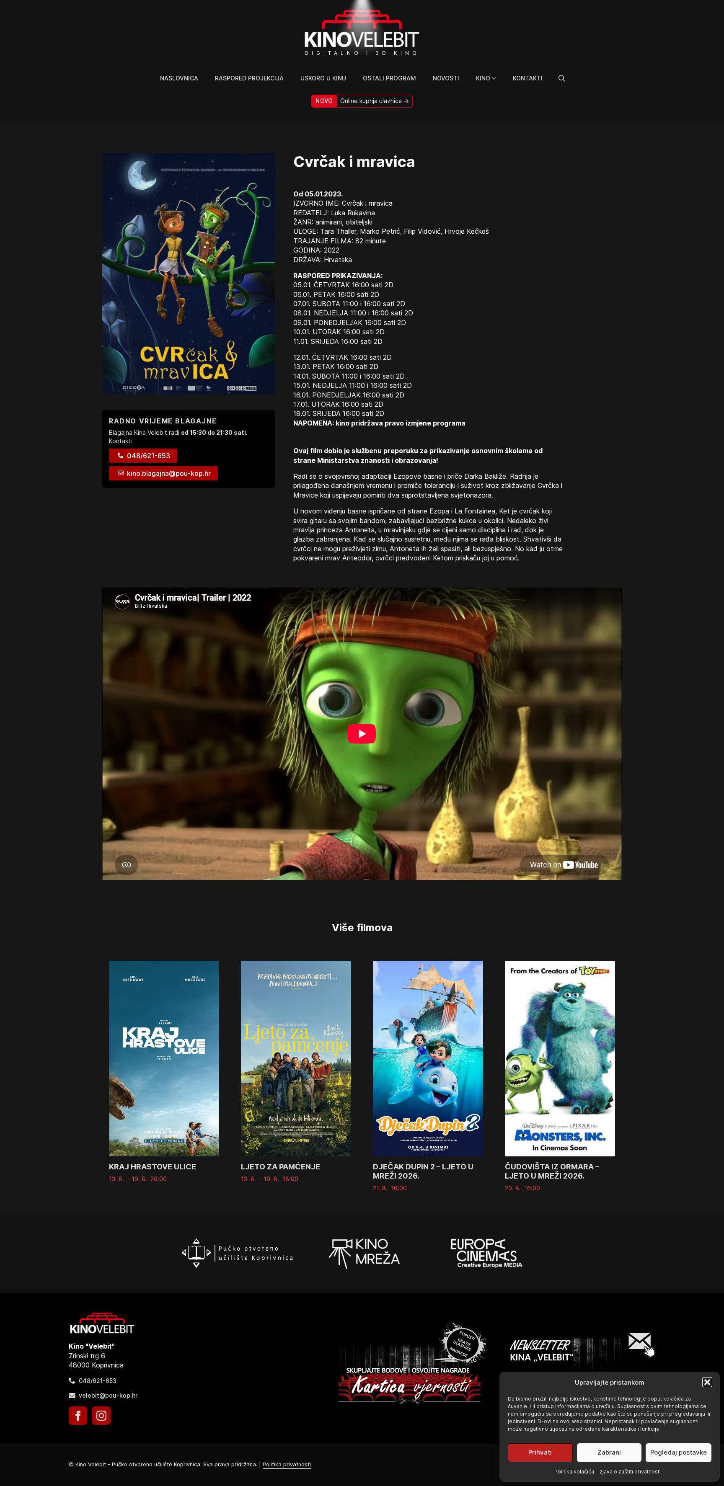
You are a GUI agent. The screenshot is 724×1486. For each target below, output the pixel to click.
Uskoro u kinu (323, 78)
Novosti (446, 78)
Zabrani (609, 1452)
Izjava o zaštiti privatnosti (629, 1471)
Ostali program (389, 78)
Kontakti (528, 78)
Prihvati (540, 1452)
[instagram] (101, 1415)
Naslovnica (179, 78)
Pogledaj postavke (678, 1452)
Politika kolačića (574, 1471)
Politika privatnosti (287, 1464)
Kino (483, 78)
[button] (707, 1382)
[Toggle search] (562, 78)
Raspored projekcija (249, 78)
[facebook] (78, 1415)
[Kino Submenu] (497, 78)
